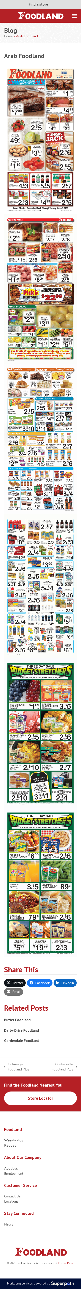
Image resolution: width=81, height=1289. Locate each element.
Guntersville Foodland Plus (57, 1067)
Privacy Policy (65, 1263)
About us (11, 1168)
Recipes (10, 1145)
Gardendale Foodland (21, 1040)
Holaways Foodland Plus (17, 1067)
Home (8, 36)
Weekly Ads (13, 1140)
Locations (11, 1201)
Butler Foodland (17, 1019)
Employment (13, 1173)
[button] (74, 16)
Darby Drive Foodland (21, 1030)
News (8, 1224)
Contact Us (12, 1196)
